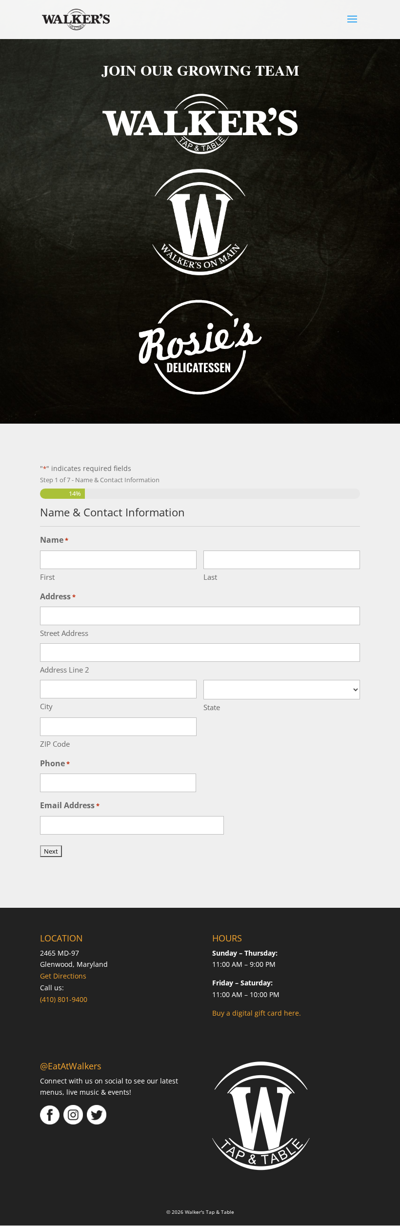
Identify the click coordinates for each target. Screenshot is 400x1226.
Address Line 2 (64, 669)
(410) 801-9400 (63, 999)
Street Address (64, 633)
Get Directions (63, 976)
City (46, 706)
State (211, 707)
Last (210, 577)
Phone (55, 763)
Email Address (70, 805)
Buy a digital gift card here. (256, 1013)
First (47, 577)
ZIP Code (55, 744)
